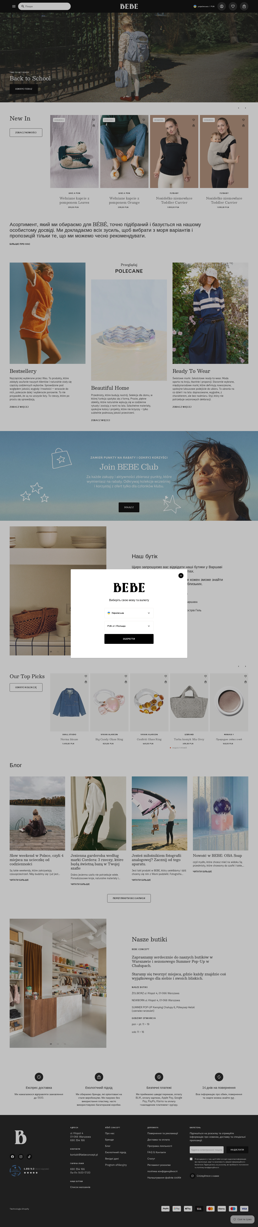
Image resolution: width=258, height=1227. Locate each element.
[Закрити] (181, 575)
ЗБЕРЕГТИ (129, 638)
